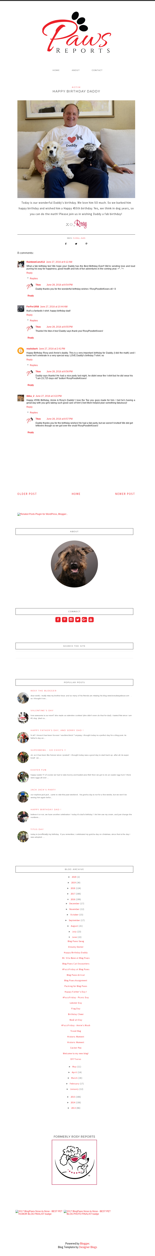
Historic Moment (75, 1036)
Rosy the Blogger (44, 690)
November (74, 909)
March (74, 1078)
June (75, 937)
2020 (74, 877)
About (76, 70)
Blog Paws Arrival (76, 975)
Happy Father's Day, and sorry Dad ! (57, 730)
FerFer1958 (32, 306)
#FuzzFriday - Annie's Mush (75, 1025)
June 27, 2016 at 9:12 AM (59, 262)
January (74, 1089)
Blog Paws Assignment (75, 980)
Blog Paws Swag (76, 941)
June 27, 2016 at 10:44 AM (53, 306)
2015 (73, 1097)
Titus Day (37, 829)
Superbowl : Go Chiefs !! (48, 750)
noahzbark (32, 348)
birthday (76, 238)
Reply (29, 273)
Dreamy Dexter (76, 947)
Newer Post (125, 494)
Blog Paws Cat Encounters (75, 963)
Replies (34, 278)
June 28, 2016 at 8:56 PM (59, 371)
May (74, 1066)
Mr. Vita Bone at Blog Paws (76, 958)
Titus (38, 284)
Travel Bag (76, 1031)
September (75, 920)
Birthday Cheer (76, 1014)
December (74, 903)
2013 (73, 1108)
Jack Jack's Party (43, 789)
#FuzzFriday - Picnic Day (76, 997)
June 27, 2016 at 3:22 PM (49, 396)
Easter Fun (38, 770)
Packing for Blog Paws (75, 986)
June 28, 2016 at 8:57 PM (59, 419)
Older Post (27, 494)
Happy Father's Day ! (76, 991)
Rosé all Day (76, 1020)
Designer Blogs (88, 1247)
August (75, 926)
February (75, 1083)
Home (56, 70)
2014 (73, 1102)
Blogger (84, 1243)
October (74, 914)
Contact (97, 70)
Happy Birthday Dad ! (46, 809)
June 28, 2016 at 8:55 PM (59, 327)
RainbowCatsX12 (35, 262)
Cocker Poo (75, 1047)
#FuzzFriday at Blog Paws (75, 969)
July (74, 931)
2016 (73, 899)
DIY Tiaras (76, 1059)
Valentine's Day (42, 710)
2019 (73, 882)
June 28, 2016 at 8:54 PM (59, 284)
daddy (83, 238)
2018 (73, 888)
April (75, 1072)
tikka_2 (30, 396)
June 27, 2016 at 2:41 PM (52, 348)
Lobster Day (76, 1003)
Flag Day (75, 1008)
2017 (73, 893)
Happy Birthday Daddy (76, 952)
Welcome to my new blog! (76, 1053)
